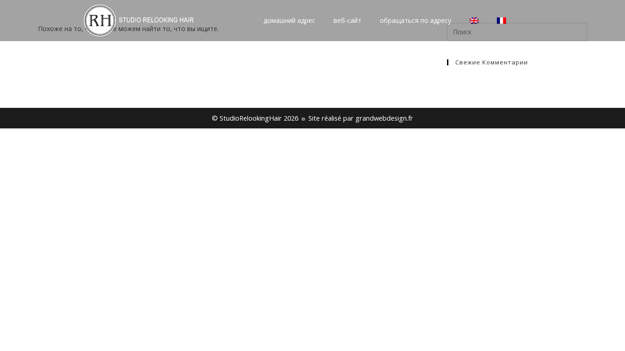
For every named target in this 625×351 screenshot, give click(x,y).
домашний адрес (289, 20)
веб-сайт (347, 20)
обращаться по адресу (415, 20)
